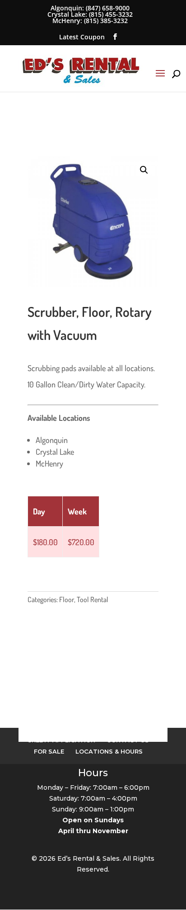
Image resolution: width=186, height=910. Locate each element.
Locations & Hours (109, 751)
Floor (66, 599)
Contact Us (128, 740)
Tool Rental (92, 599)
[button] (144, 170)
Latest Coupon (82, 37)
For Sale (49, 751)
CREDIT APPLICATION (61, 740)
